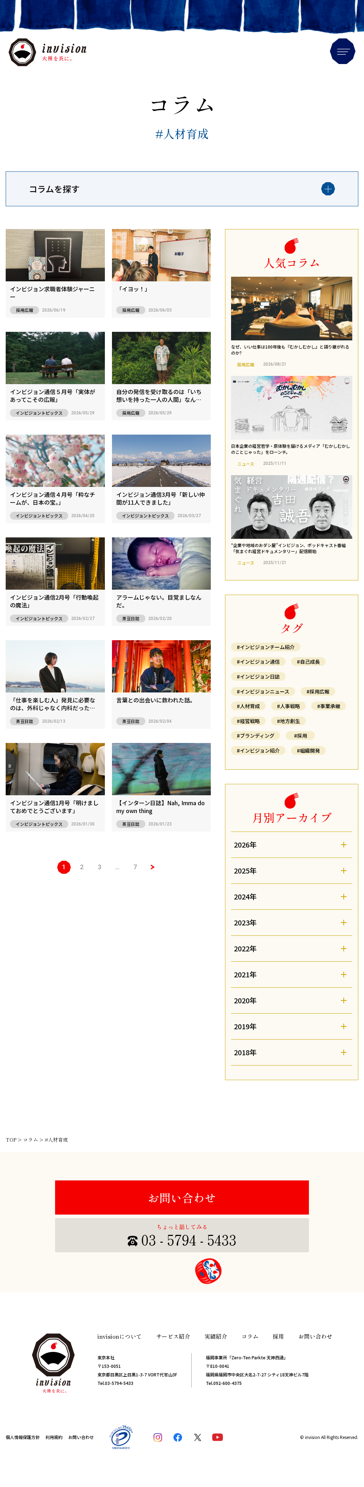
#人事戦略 (288, 706)
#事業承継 (328, 706)
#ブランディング (255, 735)
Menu (342, 51)
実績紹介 (215, 1336)
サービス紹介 (173, 1336)
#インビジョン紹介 (258, 750)
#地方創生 (288, 720)
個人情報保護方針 (23, 1437)
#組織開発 (308, 750)
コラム (249, 1336)
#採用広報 (318, 691)
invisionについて (119, 1336)
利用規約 (54, 1437)
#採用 (300, 735)
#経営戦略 (248, 720)
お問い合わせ (182, 1197)
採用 (278, 1336)
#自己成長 (308, 661)
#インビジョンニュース (263, 691)
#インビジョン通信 (258, 661)
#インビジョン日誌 (258, 676)
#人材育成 (248, 706)
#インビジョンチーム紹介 (266, 646)
